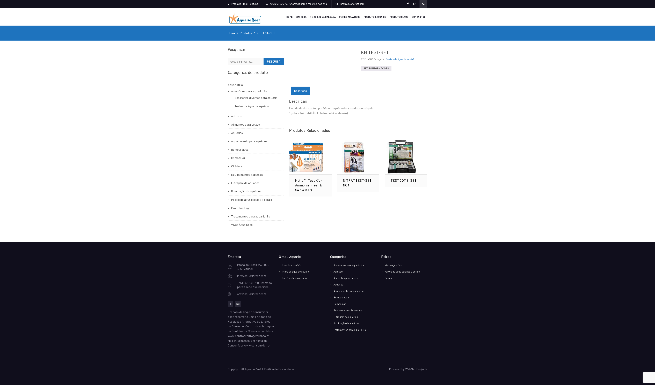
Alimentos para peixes (245, 124)
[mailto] (238, 304)
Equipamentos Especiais (247, 174)
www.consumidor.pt (257, 345)
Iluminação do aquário (294, 278)
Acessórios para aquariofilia (249, 91)
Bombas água (240, 149)
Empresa (301, 16)
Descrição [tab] (300, 91)
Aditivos (236, 116)
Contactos (419, 16)
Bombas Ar (238, 158)
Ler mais (310, 157)
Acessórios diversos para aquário (256, 98)
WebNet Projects (416, 369)
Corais (388, 278)
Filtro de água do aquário (296, 271)
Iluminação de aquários (246, 191)
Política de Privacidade (279, 369)
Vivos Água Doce (242, 225)
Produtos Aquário (375, 16)
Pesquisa (274, 61)
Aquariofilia (235, 85)
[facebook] (230, 304)
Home (289, 16)
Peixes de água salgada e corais (251, 199)
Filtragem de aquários (245, 183)
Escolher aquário (291, 265)
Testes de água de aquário (400, 59)
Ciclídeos (237, 166)
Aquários (237, 133)
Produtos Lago (399, 16)
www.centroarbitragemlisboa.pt (249, 336)
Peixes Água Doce (349, 16)
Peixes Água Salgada (323, 16)
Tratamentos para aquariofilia (250, 216)
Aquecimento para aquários (249, 141)
